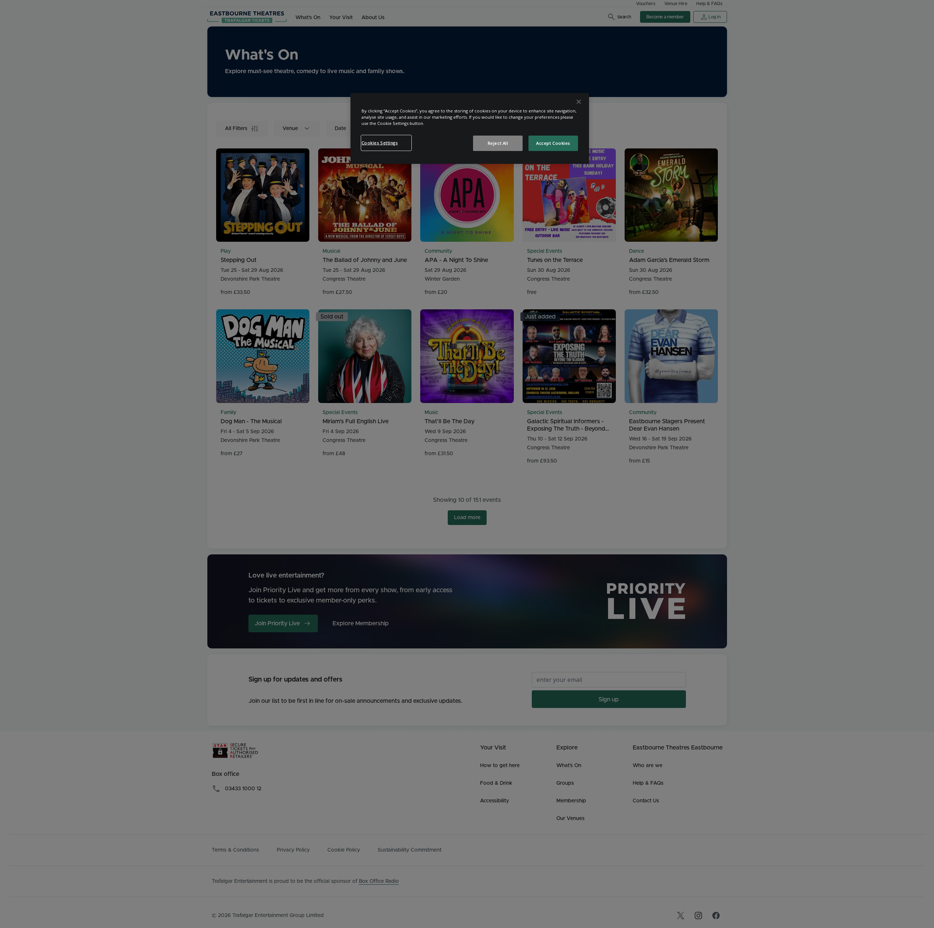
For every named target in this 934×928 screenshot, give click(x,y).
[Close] (579, 102)
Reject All (498, 143)
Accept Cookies (553, 143)
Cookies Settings (379, 142)
